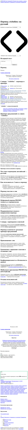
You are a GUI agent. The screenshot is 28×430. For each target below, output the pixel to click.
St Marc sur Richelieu (12, 111)
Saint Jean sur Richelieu (8, 108)
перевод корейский (5, 390)
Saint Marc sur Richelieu (18, 108)
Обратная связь (7, 419)
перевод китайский (20, 389)
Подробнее (21, 428)
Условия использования (6, 381)
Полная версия (15, 381)
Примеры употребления (6, 400)
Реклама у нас (7, 424)
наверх (2, 379)
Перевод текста (4, 399)
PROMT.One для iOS (5, 407)
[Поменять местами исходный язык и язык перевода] (14, 54)
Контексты (7, 2)
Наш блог (3, 402)
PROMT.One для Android (6, 408)
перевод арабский (23, 388)
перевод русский (14, 385)
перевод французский (5, 386)
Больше (2, 152)
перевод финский (23, 392)
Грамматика (23, 2)
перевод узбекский (5, 392)
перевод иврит (4, 389)
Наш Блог (6, 425)
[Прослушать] (4, 86)
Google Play (3, 276)
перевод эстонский (5, 393)
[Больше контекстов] (3, 95)
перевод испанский (15, 386)
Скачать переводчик (5, 72)
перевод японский (14, 393)
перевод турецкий (10, 391)
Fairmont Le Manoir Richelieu (13, 109)
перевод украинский (14, 392)
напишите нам (16, 162)
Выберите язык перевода (6, 55)
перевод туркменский (19, 391)
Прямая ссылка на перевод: (7, 356)
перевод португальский (15, 390)
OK (1, 427)
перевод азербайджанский (12, 388)
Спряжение (15, 2)
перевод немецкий (22, 385)
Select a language (4, 383)
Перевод (2, 2)
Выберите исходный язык (6, 27)
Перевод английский (5, 385)
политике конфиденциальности (16, 267)
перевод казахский (11, 389)
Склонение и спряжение (6, 401)
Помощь (6, 421)
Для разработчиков (5, 413)
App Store (23, 275)
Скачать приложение (9, 422)
